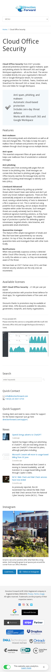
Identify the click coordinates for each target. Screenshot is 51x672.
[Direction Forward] (25, 8)
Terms (36, 594)
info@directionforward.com (16, 396)
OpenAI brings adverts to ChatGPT (26, 435)
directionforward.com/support (15, 419)
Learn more (26, 668)
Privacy (30, 594)
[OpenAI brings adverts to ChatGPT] (6, 436)
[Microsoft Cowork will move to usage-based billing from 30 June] (6, 456)
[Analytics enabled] (7, 667)
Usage (42, 594)
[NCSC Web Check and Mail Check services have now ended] (6, 479)
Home (5, 30)
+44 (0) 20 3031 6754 (14, 399)
